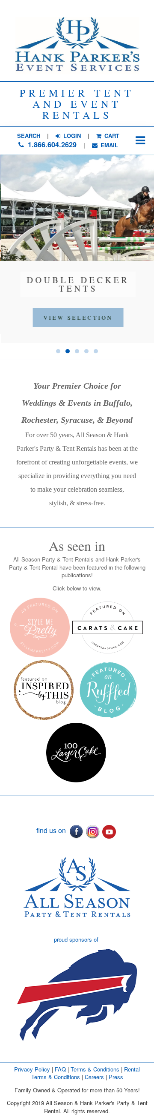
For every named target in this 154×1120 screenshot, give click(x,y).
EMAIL (108, 145)
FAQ (60, 1069)
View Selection (77, 317)
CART (111, 136)
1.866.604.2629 (51, 144)
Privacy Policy (32, 1069)
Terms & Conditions (95, 1069)
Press (116, 1077)
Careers (95, 1077)
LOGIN (71, 136)
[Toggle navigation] (140, 141)
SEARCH (28, 136)
